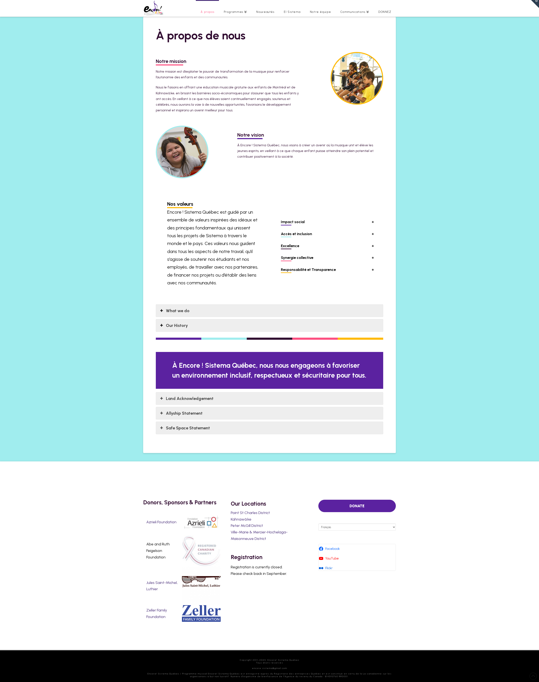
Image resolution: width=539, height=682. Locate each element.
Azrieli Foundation (161, 522)
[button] (535, 4)
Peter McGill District (247, 525)
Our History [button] (177, 325)
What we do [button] (177, 310)
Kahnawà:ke (241, 519)
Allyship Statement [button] (184, 413)
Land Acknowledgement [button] (189, 398)
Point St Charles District (250, 512)
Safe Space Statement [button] (188, 427)
